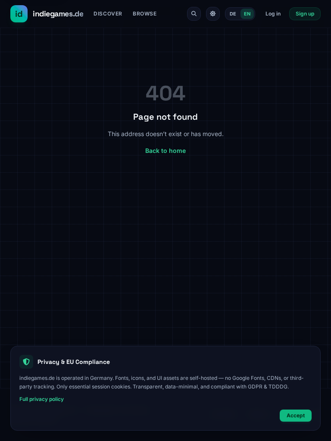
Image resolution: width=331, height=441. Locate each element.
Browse (145, 13)
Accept (296, 415)
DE (233, 14)
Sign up (305, 13)
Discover (108, 13)
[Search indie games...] (194, 14)
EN (247, 14)
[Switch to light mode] (213, 14)
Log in (273, 13)
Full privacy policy (41, 399)
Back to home (165, 150)
